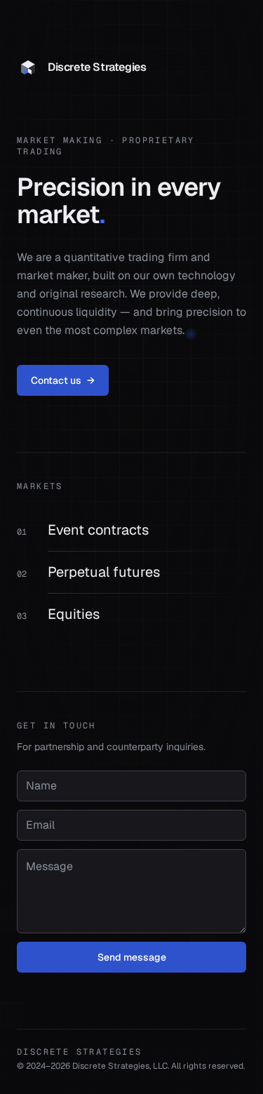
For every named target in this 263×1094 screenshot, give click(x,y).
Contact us (63, 380)
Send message (131, 957)
